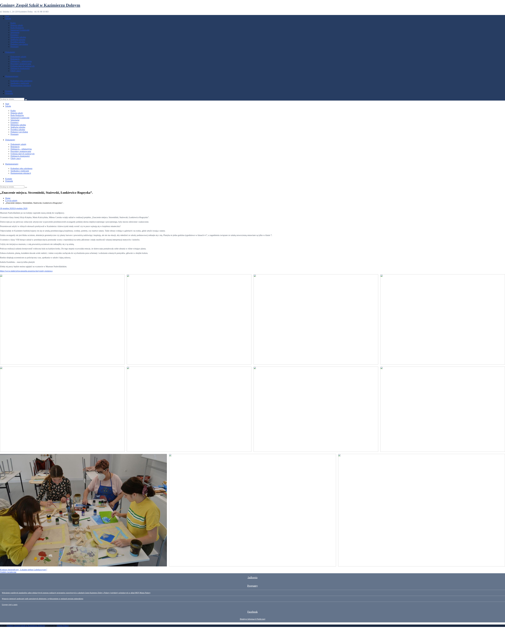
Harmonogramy (11, 76)
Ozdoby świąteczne (8, 572)
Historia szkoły (17, 25)
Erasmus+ (15, 35)
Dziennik (9, 93)
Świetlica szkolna (18, 42)
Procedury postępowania (21, 64)
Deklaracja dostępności (20, 68)
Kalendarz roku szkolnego (21, 81)
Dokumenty (10, 52)
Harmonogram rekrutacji (21, 85)
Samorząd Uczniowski (20, 30)
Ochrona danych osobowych (22, 66)
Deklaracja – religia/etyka (21, 61)
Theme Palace (63, 626)
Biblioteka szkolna (18, 37)
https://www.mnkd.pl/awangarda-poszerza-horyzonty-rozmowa (26, 271)
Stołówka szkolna (18, 39)
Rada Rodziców (17, 28)
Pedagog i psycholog (19, 44)
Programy (15, 46)
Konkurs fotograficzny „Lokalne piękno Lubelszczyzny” (23, 570)
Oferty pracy (16, 71)
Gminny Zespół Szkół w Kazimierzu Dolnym (40, 5)
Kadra (13, 23)
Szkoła (8, 18)
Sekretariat (15, 32)
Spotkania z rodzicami (20, 83)
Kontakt (8, 91)
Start (7, 16)
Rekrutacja (15, 59)
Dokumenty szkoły (18, 56)
